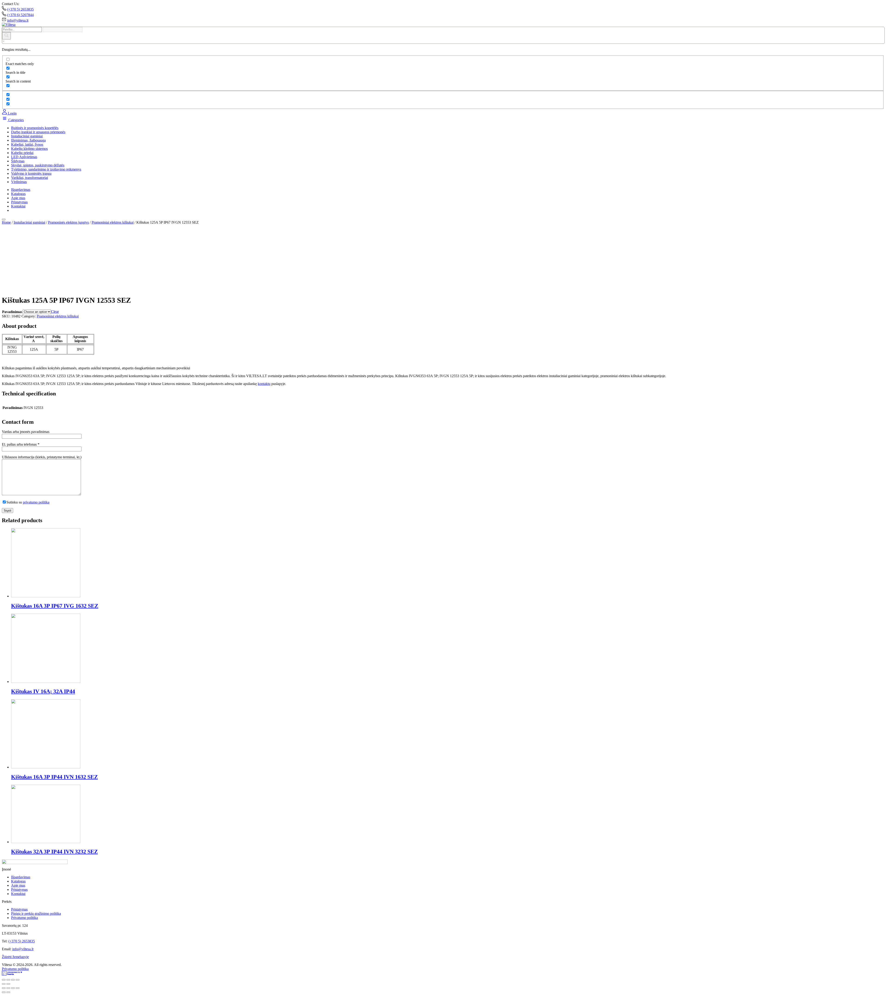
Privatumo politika (24, 918)
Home (6, 222)
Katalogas (18, 194)
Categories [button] (15, 120)
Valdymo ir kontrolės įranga (31, 173)
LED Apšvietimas (24, 157)
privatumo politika (36, 502)
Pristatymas (19, 202)
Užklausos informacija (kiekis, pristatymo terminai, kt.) (41, 457)
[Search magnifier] (6, 35)
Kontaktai (18, 206)
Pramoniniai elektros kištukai (113, 222)
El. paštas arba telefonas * (20, 444)
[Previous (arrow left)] (4, 984)
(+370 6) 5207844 (20, 15)
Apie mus (18, 198)
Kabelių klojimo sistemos (29, 149)
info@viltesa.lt (17, 20)
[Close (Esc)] (4, 979)
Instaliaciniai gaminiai (27, 136)
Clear (55, 312)
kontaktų (264, 384)
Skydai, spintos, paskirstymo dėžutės (37, 165)
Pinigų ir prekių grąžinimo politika (36, 913)
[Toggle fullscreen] (13, 979)
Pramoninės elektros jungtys (68, 222)
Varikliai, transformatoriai (29, 178)
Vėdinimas (19, 182)
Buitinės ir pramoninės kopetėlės (34, 128)
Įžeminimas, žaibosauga (28, 140)
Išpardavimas (20, 190)
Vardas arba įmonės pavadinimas (25, 432)
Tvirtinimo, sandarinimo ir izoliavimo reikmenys (46, 169)
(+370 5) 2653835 (20, 9)
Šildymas (17, 161)
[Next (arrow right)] (8, 984)
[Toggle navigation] (4, 219)
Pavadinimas (12, 312)
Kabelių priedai (22, 153)
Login (12, 113)
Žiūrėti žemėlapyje (15, 957)
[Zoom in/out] (17, 979)
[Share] (8, 979)
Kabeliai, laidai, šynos (27, 144)
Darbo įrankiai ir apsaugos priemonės (38, 132)
